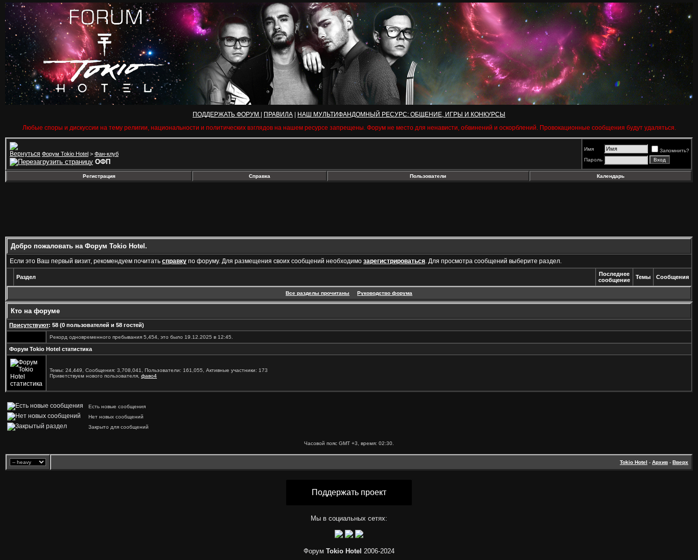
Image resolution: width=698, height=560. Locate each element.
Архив (660, 462)
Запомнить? (674, 150)
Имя (589, 149)
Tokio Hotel (633, 462)
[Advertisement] (88, 209)
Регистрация (99, 176)
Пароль (593, 159)
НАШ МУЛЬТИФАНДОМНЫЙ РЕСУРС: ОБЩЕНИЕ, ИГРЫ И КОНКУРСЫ (401, 114)
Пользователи (428, 176)
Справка (259, 176)
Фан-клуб (107, 154)
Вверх (680, 462)
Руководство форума (384, 293)
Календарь (610, 176)
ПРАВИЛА (278, 114)
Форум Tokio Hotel (65, 154)
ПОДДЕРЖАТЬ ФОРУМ (227, 114)
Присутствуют (29, 325)
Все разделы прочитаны (318, 293)
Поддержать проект (349, 492)
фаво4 (149, 376)
